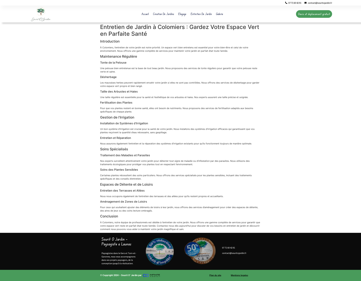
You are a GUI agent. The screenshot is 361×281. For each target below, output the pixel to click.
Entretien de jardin (201, 14)
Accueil (145, 14)
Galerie (219, 14)
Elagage (182, 14)
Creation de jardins (163, 14)
